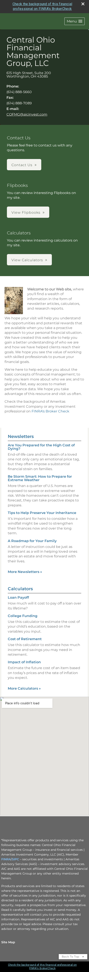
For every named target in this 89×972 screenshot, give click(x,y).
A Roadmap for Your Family (32, 541)
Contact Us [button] (21, 165)
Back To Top (71, 956)
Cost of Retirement (25, 639)
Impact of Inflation (24, 662)
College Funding (22, 616)
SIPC (15, 859)
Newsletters (21, 436)
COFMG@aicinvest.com (26, 114)
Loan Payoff (18, 597)
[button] (74, 21)
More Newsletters (25, 572)
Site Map (8, 942)
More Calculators (24, 688)
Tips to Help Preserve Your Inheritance (42, 513)
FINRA (6, 859)
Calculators (20, 588)
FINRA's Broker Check (50, 411)
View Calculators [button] (27, 260)
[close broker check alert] (83, 4)
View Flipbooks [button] (25, 212)
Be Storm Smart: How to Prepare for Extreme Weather (40, 478)
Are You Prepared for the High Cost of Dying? (41, 447)
